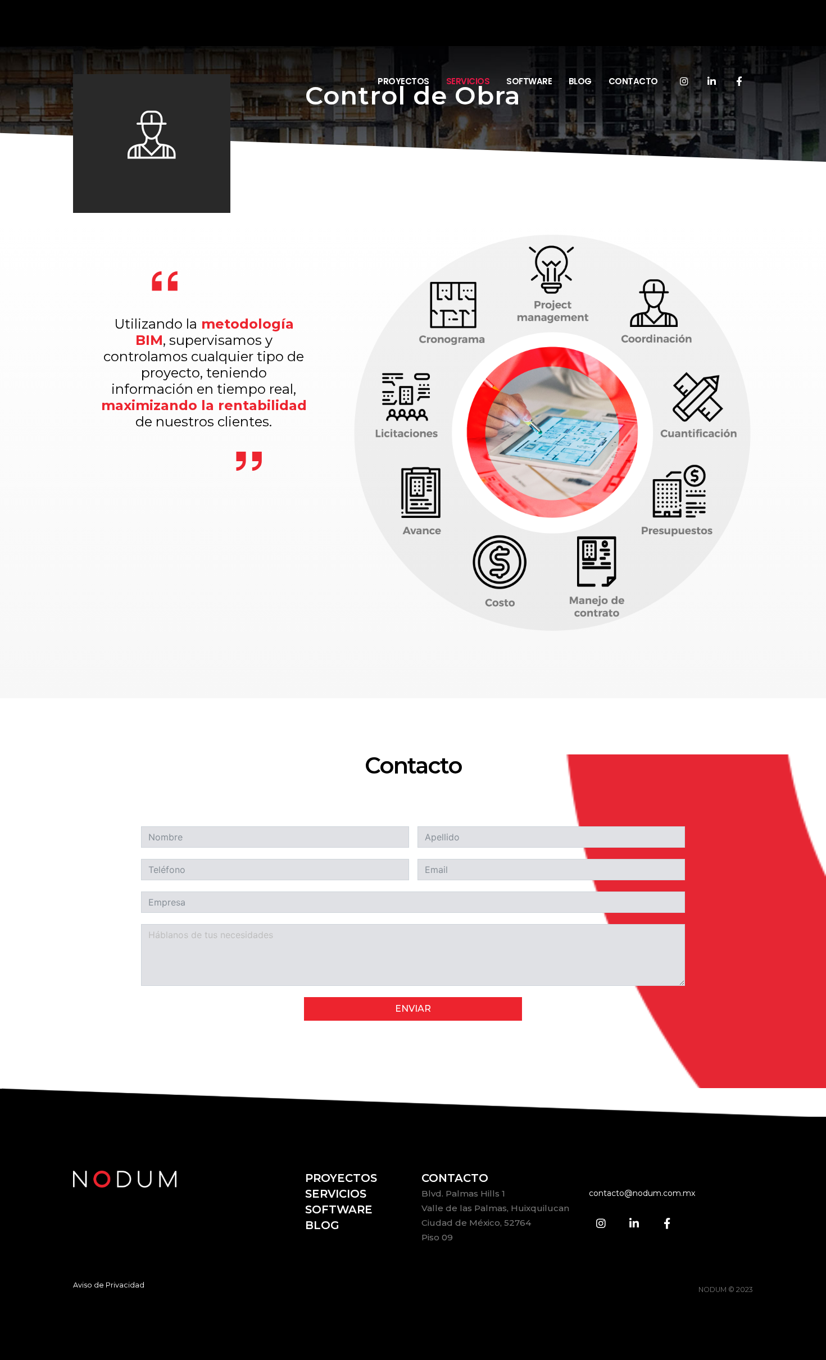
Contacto (633, 33)
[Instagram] (683, 33)
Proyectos (403, 33)
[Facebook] (738, 33)
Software (529, 33)
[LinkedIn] (711, 33)
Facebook (667, 1223)
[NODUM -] (143, 34)
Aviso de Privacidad (108, 1285)
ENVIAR (413, 1008)
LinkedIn (633, 1223)
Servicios (468, 33)
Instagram (601, 1223)
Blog (580, 33)
